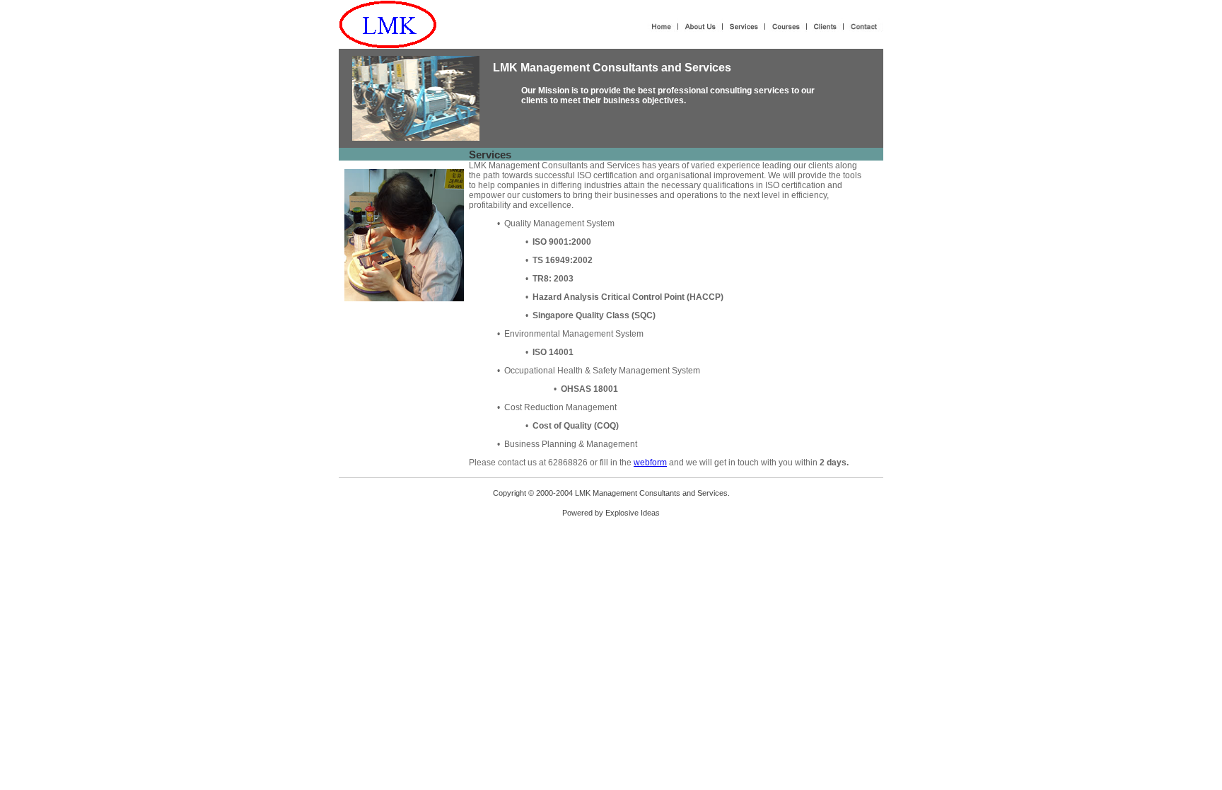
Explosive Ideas (632, 513)
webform (650, 462)
